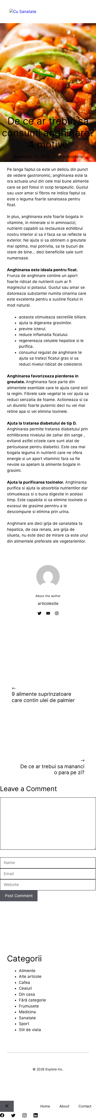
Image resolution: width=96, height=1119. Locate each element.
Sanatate (27, 1018)
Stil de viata (30, 1029)
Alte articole (30, 976)
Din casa (27, 994)
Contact (85, 1106)
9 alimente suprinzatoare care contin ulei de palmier (43, 697)
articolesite (72, 156)
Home (45, 1106)
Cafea (24, 982)
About (64, 1106)
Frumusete (29, 1006)
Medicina (27, 1012)
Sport (24, 1023)
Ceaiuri (25, 988)
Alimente (27, 970)
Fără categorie (32, 1000)
